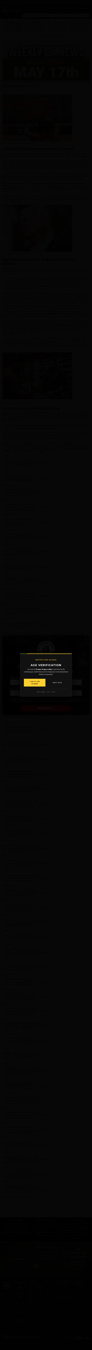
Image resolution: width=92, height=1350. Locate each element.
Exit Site (57, 682)
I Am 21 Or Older (35, 683)
